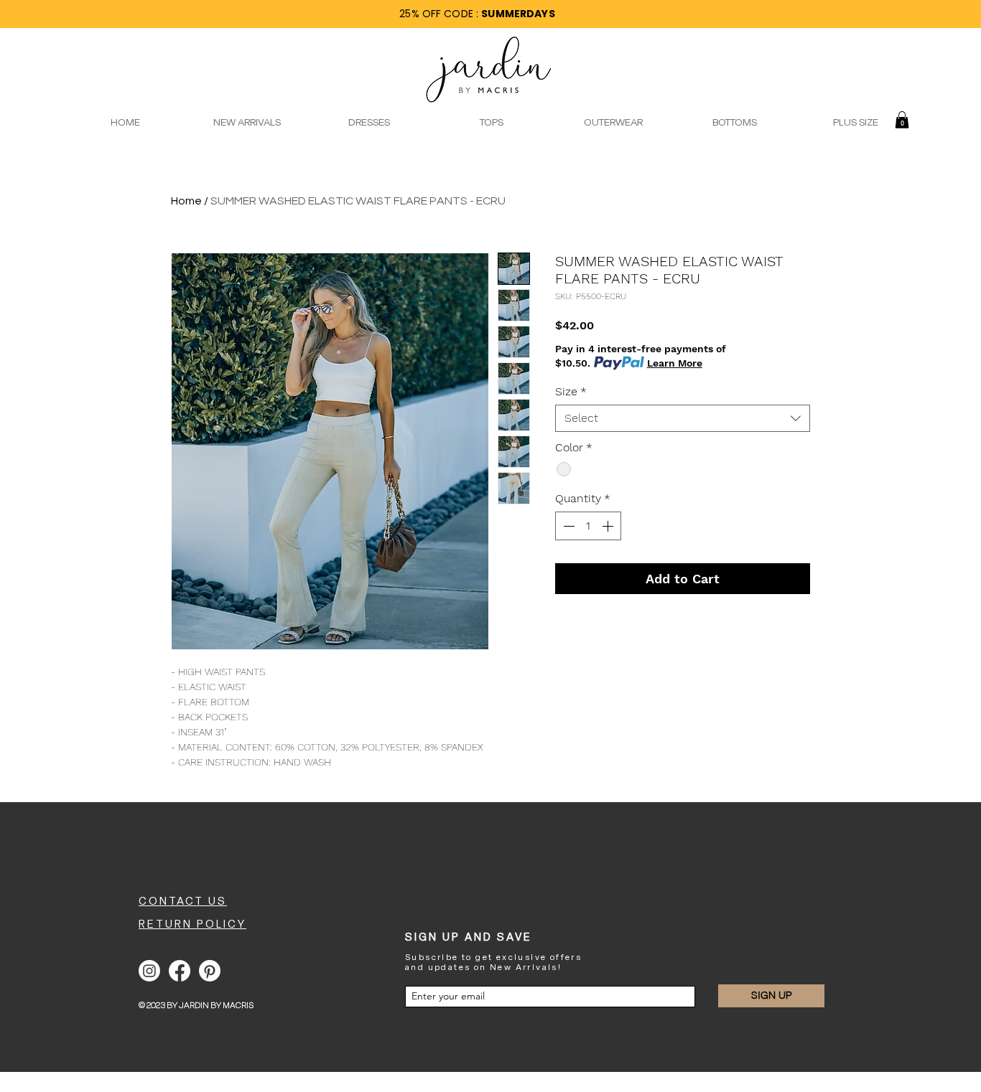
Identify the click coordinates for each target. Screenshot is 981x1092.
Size (571, 391)
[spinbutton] (588, 526)
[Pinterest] (209, 971)
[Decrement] (567, 526)
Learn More (674, 363)
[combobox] (682, 418)
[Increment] (609, 526)
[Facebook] (179, 971)
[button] (902, 119)
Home (186, 201)
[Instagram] (149, 971)
